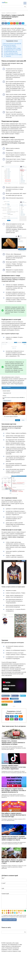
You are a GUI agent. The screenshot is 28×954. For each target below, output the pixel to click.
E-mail (4, 883)
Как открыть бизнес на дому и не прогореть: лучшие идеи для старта (14, 861)
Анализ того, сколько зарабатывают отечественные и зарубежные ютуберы (13, 742)
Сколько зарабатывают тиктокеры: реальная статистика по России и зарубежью (14, 767)
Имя (3, 878)
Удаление (7, 56)
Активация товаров (10, 46)
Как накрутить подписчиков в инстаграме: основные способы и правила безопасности (14, 790)
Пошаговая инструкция (9, 45)
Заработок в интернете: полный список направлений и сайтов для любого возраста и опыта (14, 838)
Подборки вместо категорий (12, 49)
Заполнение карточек (10, 51)
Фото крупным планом (11, 53)
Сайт (3, 888)
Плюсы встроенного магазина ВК (11, 43)
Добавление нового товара (12, 48)
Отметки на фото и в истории (12, 54)
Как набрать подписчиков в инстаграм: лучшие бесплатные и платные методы (14, 814)
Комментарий (5, 893)
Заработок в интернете (14, 21)
